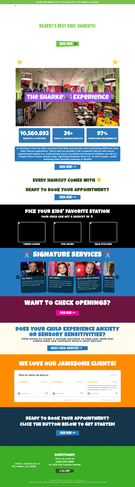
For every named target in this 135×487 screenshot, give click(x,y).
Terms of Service (101, 482)
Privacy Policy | (92, 482)
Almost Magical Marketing (63, 482)
